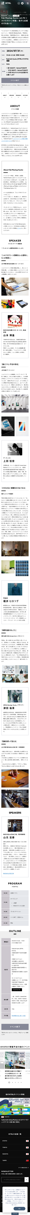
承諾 (19, 1208)
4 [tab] (18, 1082)
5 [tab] (21, 1082)
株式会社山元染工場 (8, 873)
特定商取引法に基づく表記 (19, 1015)
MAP (8, 60)
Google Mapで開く (17, 989)
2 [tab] (12, 1082)
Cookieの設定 (15, 1213)
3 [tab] (15, 1082)
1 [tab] (9, 1082)
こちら (19, 228)
